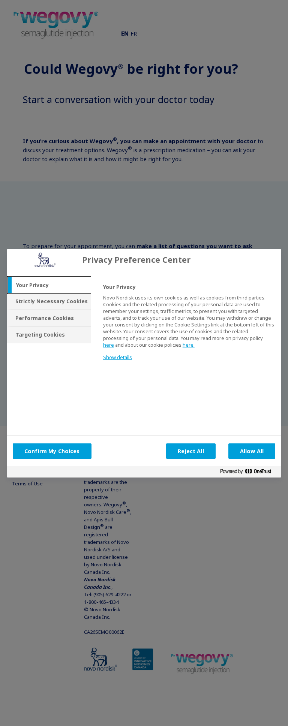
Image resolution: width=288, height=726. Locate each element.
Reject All (191, 451)
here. (189, 344)
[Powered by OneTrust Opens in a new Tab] (248, 473)
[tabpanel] (188, 327)
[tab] (49, 285)
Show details (117, 357)
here (108, 344)
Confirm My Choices (52, 451)
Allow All (252, 451)
